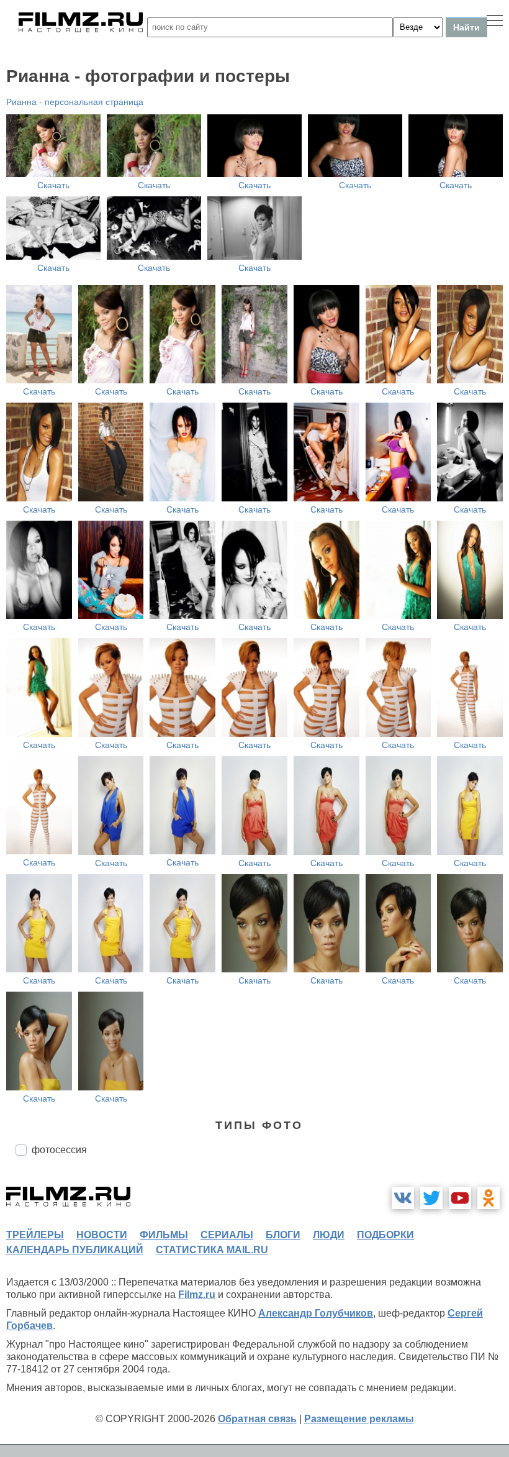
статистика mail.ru (212, 1250)
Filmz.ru (196, 1294)
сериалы (226, 1235)
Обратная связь (257, 1419)
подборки (385, 1235)
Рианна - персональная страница (74, 102)
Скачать (53, 185)
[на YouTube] (460, 1198)
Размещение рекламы (359, 1419)
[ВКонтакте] (403, 1198)
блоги (283, 1235)
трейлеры (35, 1235)
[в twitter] (431, 1198)
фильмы (164, 1235)
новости (101, 1235)
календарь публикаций (74, 1250)
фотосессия (59, 1149)
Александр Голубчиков (315, 1313)
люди (329, 1235)
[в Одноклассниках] (488, 1198)
